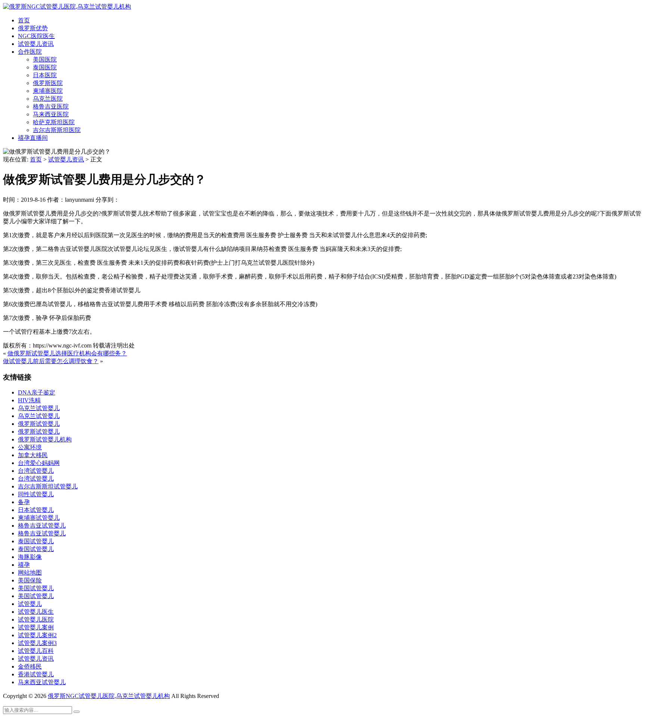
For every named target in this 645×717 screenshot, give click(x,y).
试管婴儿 (30, 604)
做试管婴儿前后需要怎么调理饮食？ (51, 361)
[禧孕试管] (67, 6)
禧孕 (24, 565)
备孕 (24, 502)
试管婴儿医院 (36, 619)
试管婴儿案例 (36, 627)
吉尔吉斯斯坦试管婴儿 (48, 486)
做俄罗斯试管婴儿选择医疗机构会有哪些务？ (67, 353)
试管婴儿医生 (36, 611)
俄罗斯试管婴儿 (39, 424)
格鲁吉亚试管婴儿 (42, 525)
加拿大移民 (33, 455)
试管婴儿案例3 (37, 643)
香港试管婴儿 (36, 674)
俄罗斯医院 (48, 83)
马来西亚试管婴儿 (42, 682)
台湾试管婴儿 (36, 471)
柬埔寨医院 (48, 91)
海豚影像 (30, 557)
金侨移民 (30, 666)
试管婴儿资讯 (36, 44)
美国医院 (45, 59)
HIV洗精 (29, 400)
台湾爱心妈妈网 (39, 463)
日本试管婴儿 (36, 510)
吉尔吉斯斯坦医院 (57, 130)
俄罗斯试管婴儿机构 (45, 439)
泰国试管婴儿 (36, 541)
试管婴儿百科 (36, 651)
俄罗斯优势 (33, 28)
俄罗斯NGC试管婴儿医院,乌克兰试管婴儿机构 (109, 696)
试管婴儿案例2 (37, 635)
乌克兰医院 (48, 98)
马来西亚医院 (51, 114)
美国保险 (30, 580)
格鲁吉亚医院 (51, 106)
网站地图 (30, 572)
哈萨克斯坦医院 (54, 122)
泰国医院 (45, 67)
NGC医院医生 (36, 36)
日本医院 (45, 75)
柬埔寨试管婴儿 (39, 518)
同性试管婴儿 (36, 494)
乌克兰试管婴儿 (39, 408)
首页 (24, 20)
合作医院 (30, 51)
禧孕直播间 (33, 138)
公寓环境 (30, 447)
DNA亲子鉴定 (36, 392)
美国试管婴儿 (36, 588)
